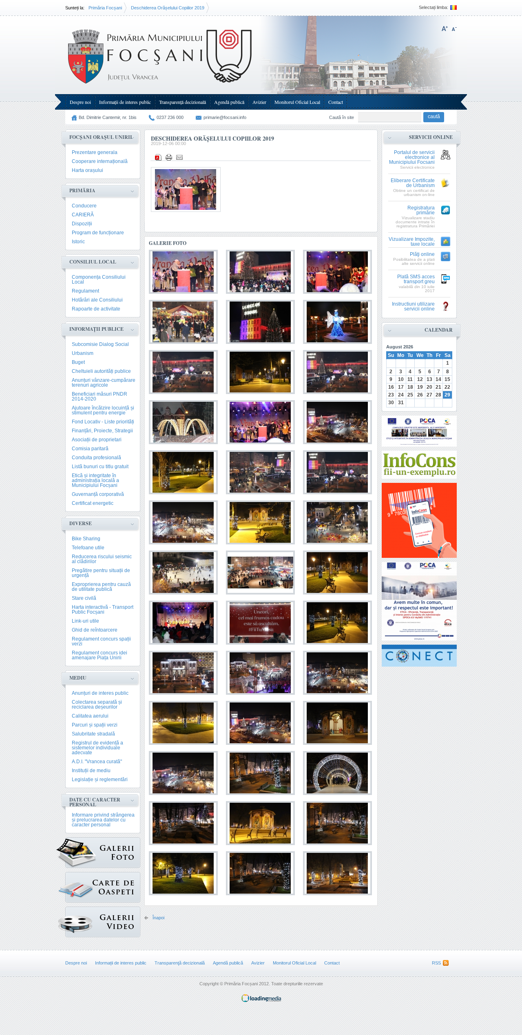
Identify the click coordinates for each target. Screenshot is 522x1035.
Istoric (78, 241)
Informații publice (96, 329)
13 (429, 379)
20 (429, 387)
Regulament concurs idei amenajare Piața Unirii (99, 655)
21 (438, 387)
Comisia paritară (90, 448)
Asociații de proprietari (97, 439)
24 (401, 394)
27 (429, 394)
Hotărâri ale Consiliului (97, 299)
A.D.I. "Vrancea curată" (97, 761)
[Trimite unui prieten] (179, 157)
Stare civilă (84, 598)
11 (410, 379)
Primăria (82, 190)
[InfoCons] (419, 520)
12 (420, 379)
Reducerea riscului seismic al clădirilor (102, 559)
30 (391, 402)
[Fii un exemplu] (419, 465)
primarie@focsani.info (224, 117)
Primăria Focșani (105, 7)
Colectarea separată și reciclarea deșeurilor (97, 704)
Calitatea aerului (90, 715)
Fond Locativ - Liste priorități (103, 421)
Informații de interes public (125, 102)
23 (391, 394)
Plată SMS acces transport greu (416, 279)
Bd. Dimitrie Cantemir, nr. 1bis (108, 117)
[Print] (169, 157)
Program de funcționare (98, 232)
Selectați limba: (433, 7)
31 (401, 402)
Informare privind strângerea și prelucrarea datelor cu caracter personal (103, 820)
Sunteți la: (74, 7)
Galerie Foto (102, 852)
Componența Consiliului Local (99, 279)
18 (410, 387)
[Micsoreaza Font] (454, 28)
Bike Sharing (86, 538)
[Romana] (452, 7)
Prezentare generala (94, 152)
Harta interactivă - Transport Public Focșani (102, 609)
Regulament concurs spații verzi (101, 641)
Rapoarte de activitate (96, 308)
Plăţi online (422, 254)
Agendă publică (229, 102)
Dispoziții (82, 223)
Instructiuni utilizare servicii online (413, 307)
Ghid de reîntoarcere (94, 630)
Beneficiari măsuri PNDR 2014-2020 (99, 396)
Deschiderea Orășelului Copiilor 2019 (167, 7)
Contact (335, 102)
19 (420, 387)
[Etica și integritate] (419, 431)
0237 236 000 (170, 117)
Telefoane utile (88, 547)
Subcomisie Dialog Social (100, 344)
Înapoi (158, 918)
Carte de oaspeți (102, 887)
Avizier (259, 102)
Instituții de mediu (91, 770)
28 (438, 394)
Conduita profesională (96, 457)
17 (401, 387)
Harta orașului (87, 170)
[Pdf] (158, 157)
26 (420, 394)
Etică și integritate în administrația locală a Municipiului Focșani (95, 480)
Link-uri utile (85, 621)
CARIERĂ (83, 214)
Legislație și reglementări (100, 779)
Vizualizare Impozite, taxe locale (412, 242)
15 (447, 379)
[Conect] (419, 656)
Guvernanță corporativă (98, 494)
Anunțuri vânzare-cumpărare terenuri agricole (103, 383)
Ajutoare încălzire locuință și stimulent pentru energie (103, 410)
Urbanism (82, 353)
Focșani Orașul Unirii (100, 137)
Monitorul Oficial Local (297, 102)
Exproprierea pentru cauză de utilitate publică (101, 587)
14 (438, 379)
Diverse (80, 523)
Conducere (84, 205)
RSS (436, 962)
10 (401, 379)
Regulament (85, 290)
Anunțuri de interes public (100, 693)
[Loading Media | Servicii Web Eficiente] (261, 1000)
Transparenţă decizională (182, 102)
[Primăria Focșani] (160, 85)
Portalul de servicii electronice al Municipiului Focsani (412, 157)
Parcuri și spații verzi (94, 724)
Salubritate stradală (93, 733)
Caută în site (341, 117)
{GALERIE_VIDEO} (102, 922)
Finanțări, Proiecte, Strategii (102, 430)
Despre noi (80, 102)
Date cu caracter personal (94, 802)
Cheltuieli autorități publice (101, 371)
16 (391, 387)
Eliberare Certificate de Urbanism (413, 183)
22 (447, 387)
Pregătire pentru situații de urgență (101, 573)
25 (410, 394)
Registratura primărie (421, 210)
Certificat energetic (92, 503)
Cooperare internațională (100, 161)
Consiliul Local (92, 261)
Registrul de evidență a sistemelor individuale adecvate (97, 747)
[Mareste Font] (445, 28)
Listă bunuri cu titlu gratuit (100, 466)
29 (447, 394)
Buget (78, 362)
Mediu (77, 677)
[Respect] (419, 601)
